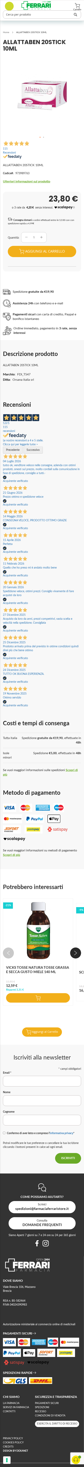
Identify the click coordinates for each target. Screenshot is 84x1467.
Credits (8, 1447)
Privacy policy (13, 1438)
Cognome (8, 1111)
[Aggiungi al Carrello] (38, 998)
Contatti (9, 1411)
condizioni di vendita (50, 1415)
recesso (40, 1411)
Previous (8, 953)
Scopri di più (11, 855)
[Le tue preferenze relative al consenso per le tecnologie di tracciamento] (7, 1460)
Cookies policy (13, 1442)
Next (75, 953)
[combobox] (42, 14)
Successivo (33, 450)
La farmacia (11, 1403)
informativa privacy (61, 1133)
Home (6, 32)
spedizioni (42, 1407)
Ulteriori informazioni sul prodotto (26, 181)
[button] (40, 137)
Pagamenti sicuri (47, 1403)
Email (7, 1073)
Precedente (13, 450)
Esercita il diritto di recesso (57, 1424)
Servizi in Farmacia (16, 1407)
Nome (6, 1092)
